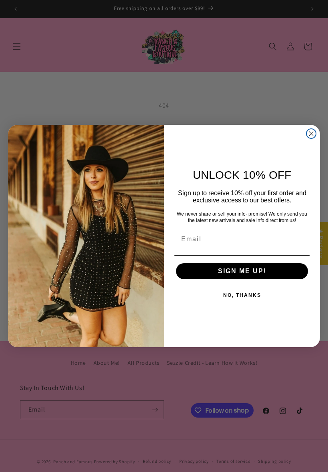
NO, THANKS (242, 295)
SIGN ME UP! (242, 271)
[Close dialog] (311, 133)
